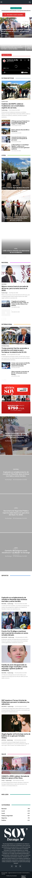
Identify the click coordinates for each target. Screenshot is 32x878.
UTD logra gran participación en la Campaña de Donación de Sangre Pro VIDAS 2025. (20, 122)
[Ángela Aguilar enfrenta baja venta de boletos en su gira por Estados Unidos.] (16, 723)
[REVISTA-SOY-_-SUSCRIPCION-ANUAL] (16, 398)
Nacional (4, 284)
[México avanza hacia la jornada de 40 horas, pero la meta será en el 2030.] (16, 273)
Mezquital (16, 185)
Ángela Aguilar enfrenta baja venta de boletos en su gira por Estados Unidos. (16, 736)
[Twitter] (20, 866)
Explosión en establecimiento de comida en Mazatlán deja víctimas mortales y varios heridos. (14, 599)
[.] (6, 312)
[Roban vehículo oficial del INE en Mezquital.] (6, 131)
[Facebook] (11, 866)
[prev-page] (2, 257)
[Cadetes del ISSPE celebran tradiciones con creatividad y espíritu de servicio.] (16, 90)
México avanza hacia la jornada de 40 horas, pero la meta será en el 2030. (15, 288)
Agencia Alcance (6, 55)
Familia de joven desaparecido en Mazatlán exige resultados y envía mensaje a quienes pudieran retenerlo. (14, 667)
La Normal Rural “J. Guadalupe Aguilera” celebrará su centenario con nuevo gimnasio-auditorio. (20, 147)
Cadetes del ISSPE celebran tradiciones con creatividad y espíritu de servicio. (13, 106)
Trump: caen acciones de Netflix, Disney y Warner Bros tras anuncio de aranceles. (20, 364)
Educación (4, 637)
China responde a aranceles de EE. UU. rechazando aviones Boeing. (20, 373)
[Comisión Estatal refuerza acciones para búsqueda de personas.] (6, 139)
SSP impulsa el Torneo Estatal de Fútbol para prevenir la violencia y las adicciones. (15, 702)
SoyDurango (5, 110)
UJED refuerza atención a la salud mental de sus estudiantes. (16, 251)
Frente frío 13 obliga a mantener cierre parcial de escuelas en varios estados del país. (15, 633)
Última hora (5, 101)
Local (2, 27)
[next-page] (5, 257)
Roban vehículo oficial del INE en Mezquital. (16, 187)
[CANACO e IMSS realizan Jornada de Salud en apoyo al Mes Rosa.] (16, 765)
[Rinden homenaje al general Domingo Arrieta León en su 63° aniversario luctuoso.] (16, 27)
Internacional (5, 345)
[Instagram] (15, 866)
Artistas (4, 740)
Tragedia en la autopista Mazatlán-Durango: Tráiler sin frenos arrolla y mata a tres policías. (20, 303)
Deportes (4, 706)
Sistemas (4, 354)
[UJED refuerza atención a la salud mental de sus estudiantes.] (16, 238)
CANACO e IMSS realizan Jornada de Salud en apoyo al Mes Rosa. (15, 777)
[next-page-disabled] (5, 800)
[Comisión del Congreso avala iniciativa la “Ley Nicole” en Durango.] (16, 552)
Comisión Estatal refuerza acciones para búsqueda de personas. (19, 138)
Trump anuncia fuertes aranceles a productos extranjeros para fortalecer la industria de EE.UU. (15, 350)
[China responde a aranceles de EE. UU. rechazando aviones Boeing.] (6, 374)
